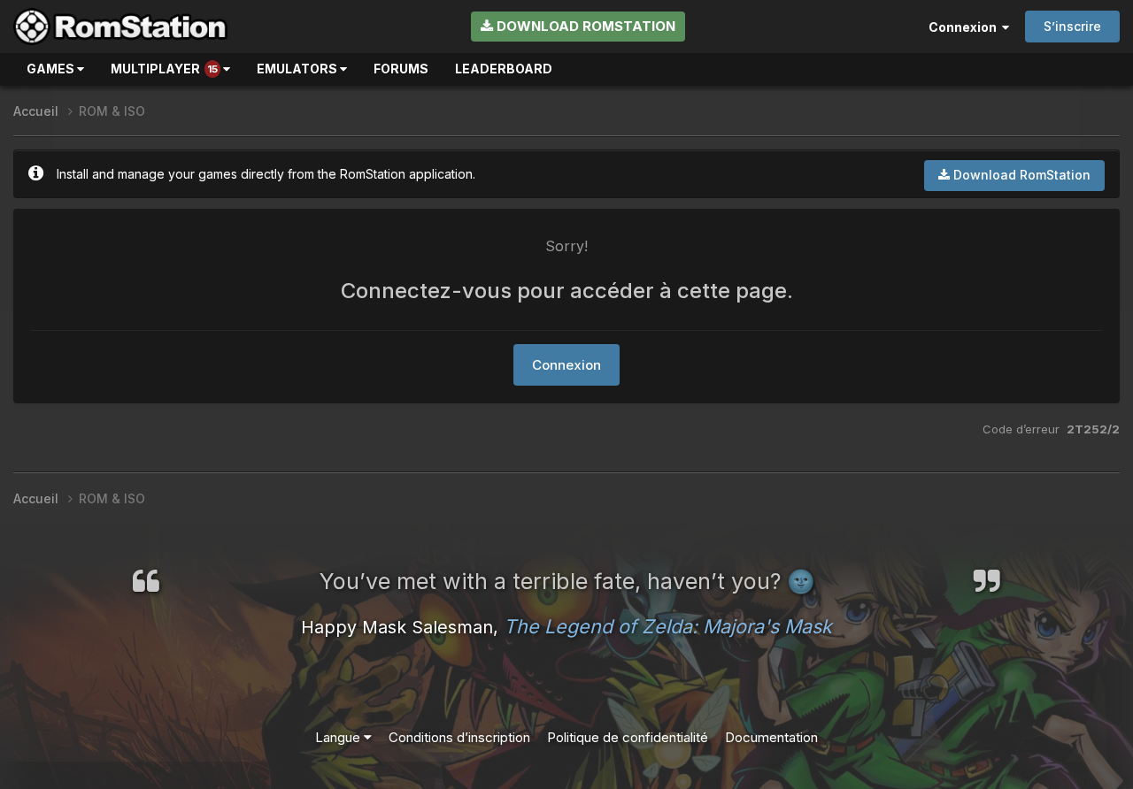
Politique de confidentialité (627, 737)
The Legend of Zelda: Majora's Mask (668, 626)
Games (52, 68)
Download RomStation (584, 26)
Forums (401, 68)
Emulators (298, 68)
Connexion (965, 26)
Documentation (771, 737)
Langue (339, 737)
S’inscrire (1072, 26)
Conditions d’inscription (459, 737)
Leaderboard (503, 68)
